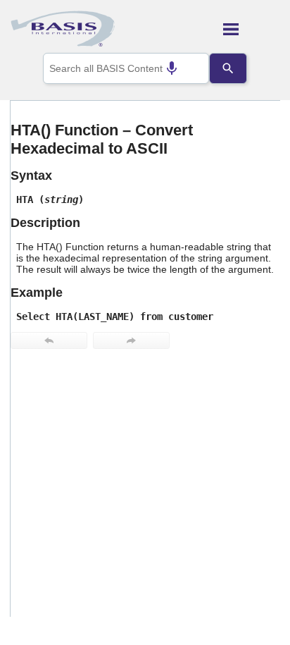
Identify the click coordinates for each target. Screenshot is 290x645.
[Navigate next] (131, 340)
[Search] (228, 68)
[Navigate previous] (49, 340)
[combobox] (126, 68)
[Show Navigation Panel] (251, 29)
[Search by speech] (172, 68)
